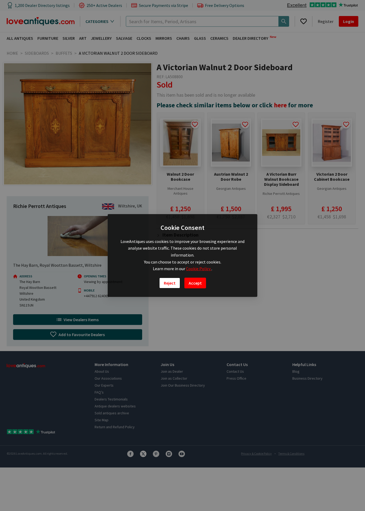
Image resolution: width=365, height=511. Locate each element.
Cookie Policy (198, 268)
